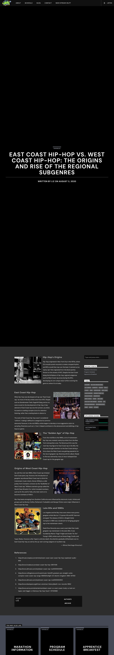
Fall (105, 423)
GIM (91, 426)
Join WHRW (88, 429)
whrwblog (57, 165)
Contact (48, 3)
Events (95, 423)
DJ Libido (88, 423)
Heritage (97, 426)
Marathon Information (90, 405)
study (96, 443)
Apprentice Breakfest (90, 410)
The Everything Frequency (91, 456)
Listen (109, 3)
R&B (86, 443)
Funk (86, 426)
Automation (90, 463)
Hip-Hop (104, 426)
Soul (91, 443)
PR (104, 437)
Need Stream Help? (63, 3)
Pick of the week (90, 437)
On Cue (100, 434)
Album (87, 420)
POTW (100, 437)
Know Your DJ (98, 429)
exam (101, 423)
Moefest (96, 431)
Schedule (29, 3)
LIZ (52, 197)
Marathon (88, 431)
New (94, 434)
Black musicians (97, 420)
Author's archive (68, 637)
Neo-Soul (88, 434)
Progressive (100, 440)
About (18, 3)
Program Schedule (89, 408)
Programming (89, 440)
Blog (39, 3)
